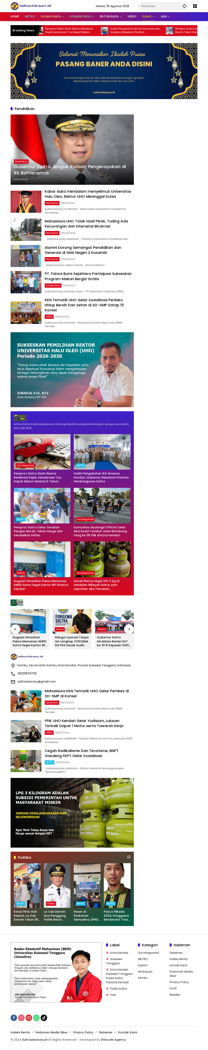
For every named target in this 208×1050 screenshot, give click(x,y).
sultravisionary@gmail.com (36, 681)
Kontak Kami (178, 965)
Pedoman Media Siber (52, 1032)
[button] (184, 6)
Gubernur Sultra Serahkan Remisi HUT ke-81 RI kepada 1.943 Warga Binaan (113, 641)
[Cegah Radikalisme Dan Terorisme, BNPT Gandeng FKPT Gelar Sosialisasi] (26, 761)
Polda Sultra (118, 989)
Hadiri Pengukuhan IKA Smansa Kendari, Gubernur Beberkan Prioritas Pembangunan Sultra (102, 30)
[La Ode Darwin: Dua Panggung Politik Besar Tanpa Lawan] (57, 885)
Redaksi (175, 995)
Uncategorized (25, 465)
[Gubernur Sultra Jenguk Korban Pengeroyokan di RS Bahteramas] (72, 149)
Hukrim (21, 573)
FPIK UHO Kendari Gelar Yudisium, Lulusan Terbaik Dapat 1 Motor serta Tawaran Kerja (84, 723)
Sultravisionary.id (34, 1040)
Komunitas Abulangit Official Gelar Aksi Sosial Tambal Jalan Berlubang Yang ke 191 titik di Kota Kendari (100, 531)
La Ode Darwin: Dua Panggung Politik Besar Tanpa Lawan (55, 916)
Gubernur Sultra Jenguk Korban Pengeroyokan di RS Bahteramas (70, 170)
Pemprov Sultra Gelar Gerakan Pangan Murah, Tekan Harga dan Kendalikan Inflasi (166, 30)
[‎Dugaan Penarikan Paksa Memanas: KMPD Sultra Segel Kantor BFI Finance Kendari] (42, 559)
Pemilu (142, 978)
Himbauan (145, 972)
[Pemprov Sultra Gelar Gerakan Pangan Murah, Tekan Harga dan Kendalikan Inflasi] (136, 30)
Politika (51, 903)
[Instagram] (21, 1018)
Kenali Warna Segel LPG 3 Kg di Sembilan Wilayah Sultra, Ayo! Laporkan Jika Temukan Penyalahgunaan (96, 585)
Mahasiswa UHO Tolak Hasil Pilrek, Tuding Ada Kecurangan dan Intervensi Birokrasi (86, 224)
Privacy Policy (179, 982)
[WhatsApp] (36, 1018)
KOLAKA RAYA (53, 285)
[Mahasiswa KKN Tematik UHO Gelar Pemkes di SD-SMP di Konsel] (26, 701)
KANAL (49, 316)
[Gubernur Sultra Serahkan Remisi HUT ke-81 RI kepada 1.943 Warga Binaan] (114, 621)
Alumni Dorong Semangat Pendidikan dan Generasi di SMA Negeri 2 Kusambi (83, 250)
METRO (80, 465)
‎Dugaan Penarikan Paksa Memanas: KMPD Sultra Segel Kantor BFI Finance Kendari (41, 585)
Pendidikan (21, 161)
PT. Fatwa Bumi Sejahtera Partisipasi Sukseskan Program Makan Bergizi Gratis (88, 276)
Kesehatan (52, 702)
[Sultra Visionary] (31, 6)
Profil (173, 988)
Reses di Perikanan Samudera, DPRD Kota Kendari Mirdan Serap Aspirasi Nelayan (86, 916)
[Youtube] (29, 1018)
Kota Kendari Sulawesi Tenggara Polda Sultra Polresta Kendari (119, 976)
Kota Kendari (119, 953)
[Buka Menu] (195, 6)
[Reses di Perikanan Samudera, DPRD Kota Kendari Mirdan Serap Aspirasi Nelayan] (87, 885)
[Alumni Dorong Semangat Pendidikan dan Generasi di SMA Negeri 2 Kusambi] (26, 256)
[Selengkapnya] (72, 417)
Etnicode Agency (113, 1040)
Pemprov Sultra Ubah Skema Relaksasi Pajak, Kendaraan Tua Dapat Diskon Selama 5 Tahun (37, 477)
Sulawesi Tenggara (114, 961)
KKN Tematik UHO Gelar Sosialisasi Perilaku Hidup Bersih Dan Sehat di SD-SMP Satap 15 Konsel (84, 305)
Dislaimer (176, 953)
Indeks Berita (178, 959)
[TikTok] (44, 1018)
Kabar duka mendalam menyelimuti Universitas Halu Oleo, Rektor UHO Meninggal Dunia (88, 194)
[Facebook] (14, 1018)
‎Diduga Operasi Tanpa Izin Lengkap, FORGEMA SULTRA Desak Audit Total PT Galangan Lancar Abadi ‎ (72, 641)
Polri (113, 995)
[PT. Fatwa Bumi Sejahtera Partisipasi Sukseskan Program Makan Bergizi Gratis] (26, 282)
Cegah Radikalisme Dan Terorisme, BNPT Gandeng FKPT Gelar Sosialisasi (82, 753)
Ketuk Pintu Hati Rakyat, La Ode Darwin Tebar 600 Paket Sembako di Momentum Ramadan (27, 916)
